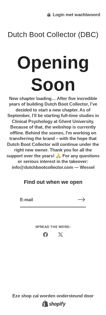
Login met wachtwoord (76, 14)
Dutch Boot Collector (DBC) (53, 34)
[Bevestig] (81, 199)
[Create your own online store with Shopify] (53, 304)
